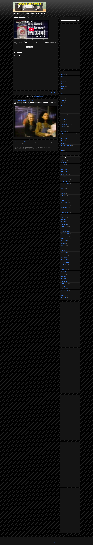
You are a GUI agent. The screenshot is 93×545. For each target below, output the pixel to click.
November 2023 (65, 233)
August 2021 (64, 297)
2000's (62, 81)
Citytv (62, 102)
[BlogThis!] (28, 47)
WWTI (62, 147)
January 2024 (64, 228)
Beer (62, 88)
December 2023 (65, 231)
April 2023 (63, 250)
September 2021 (65, 295)
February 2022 (64, 283)
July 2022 (63, 271)
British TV (63, 90)
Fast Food (63, 114)
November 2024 (65, 207)
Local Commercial (65, 124)
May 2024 (63, 219)
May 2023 (63, 248)
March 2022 (64, 281)
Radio (62, 136)
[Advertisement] (70, 46)
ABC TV (63, 83)
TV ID (62, 143)
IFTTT (62, 117)
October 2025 (64, 181)
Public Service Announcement (68, 133)
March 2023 (64, 252)
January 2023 (64, 257)
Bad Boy (63, 86)
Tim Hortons (64, 138)
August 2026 (64, 160)
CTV (62, 112)
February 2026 (64, 171)
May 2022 (63, 276)
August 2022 (64, 269)
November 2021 (65, 290)
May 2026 (63, 164)
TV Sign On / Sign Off (66, 145)
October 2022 (64, 264)
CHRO (62, 100)
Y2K (62, 150)
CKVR (62, 107)
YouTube (63, 74)
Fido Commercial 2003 (19, 146)
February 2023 (64, 255)
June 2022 (63, 274)
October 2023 (64, 236)
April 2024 (63, 221)
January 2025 (64, 202)
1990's (18, 48)
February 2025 (64, 200)
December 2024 (65, 205)
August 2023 (64, 240)
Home (35, 93)
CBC (62, 95)
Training (63, 140)
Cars (62, 93)
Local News (63, 126)
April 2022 (63, 278)
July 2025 (63, 188)
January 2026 (64, 174)
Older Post (54, 93)
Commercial (23, 48)
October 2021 (64, 293)
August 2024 (64, 214)
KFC (62, 121)
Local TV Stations (65, 129)
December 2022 (65, 259)
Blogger (53, 542)
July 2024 (63, 217)
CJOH (62, 105)
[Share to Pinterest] (32, 47)
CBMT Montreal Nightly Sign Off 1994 (23, 100)
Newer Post (17, 93)
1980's (62, 76)
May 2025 (63, 193)
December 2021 (65, 288)
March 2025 (64, 198)
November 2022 (65, 262)
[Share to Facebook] (31, 47)
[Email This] (27, 47)
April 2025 (63, 195)
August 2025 (64, 186)
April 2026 (63, 167)
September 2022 (65, 266)
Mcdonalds (63, 131)
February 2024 (64, 226)
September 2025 (65, 183)
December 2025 (65, 176)
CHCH (62, 98)
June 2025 (63, 190)
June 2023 (63, 245)
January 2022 (64, 286)
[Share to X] (30, 47)
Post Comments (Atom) (38, 96)
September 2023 (65, 238)
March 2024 (64, 224)
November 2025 (65, 179)
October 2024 (64, 209)
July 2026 (63, 162)
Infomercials (64, 119)
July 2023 (63, 243)
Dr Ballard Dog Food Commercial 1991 (23, 141)
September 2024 (65, 212)
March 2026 (64, 169)
